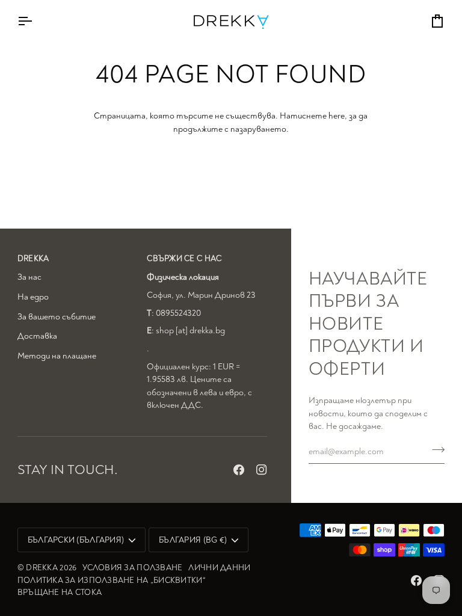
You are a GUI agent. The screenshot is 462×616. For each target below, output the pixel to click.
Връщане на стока (59, 592)
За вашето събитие (56, 317)
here (336, 116)
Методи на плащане (56, 356)
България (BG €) (193, 540)
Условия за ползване (132, 567)
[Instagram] (261, 469)
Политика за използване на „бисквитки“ (111, 580)
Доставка (37, 336)
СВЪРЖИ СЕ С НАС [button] (184, 258)
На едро (33, 297)
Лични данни (219, 567)
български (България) (76, 540)
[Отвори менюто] (35, 21)
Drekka (42, 567)
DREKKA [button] (33, 258)
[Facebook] (238, 469)
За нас (29, 277)
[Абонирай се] (435, 450)
